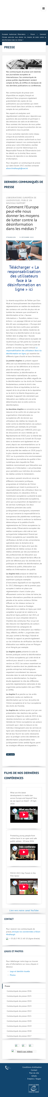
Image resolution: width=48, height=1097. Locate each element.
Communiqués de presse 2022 (19, 1011)
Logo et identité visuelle (20, 971)
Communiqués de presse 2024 (19, 1001)
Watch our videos (25, 1051)
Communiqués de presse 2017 (19, 1036)
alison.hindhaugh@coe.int (17, 168)
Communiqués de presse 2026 (19, 991)
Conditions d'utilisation (32, 1067)
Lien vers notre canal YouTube (24, 910)
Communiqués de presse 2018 (19, 1031)
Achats (34, 1076)
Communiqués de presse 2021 (19, 1016)
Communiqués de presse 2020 (19, 1021)
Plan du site (34, 1073)
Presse (7, 986)
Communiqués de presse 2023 (19, 1006)
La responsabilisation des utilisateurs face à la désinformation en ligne (23, 350)
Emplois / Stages (34, 1079)
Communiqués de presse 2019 (19, 1026)
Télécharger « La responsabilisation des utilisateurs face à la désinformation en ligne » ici (24, 278)
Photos (13, 975)
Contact (34, 1070)
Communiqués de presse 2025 (19, 996)
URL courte (10, 754)
